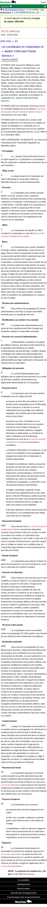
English (43, 2)
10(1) (3, 525)
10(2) (3, 560)
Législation (5, 6)
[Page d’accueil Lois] (1, 10)
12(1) (3, 646)
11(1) (3, 577)
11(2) (3, 629)
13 (2, 772)
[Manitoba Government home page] (23, 902)
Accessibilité (23, 880)
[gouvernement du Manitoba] (8, 3)
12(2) (3, 725)
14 (2, 803)
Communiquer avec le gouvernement (23, 897)
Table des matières (9, 60)
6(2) (3, 324)
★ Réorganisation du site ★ (14, 10)
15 (2, 847)
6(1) (3, 307)
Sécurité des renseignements (23, 893)
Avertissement (23, 884)
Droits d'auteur (23, 888)
